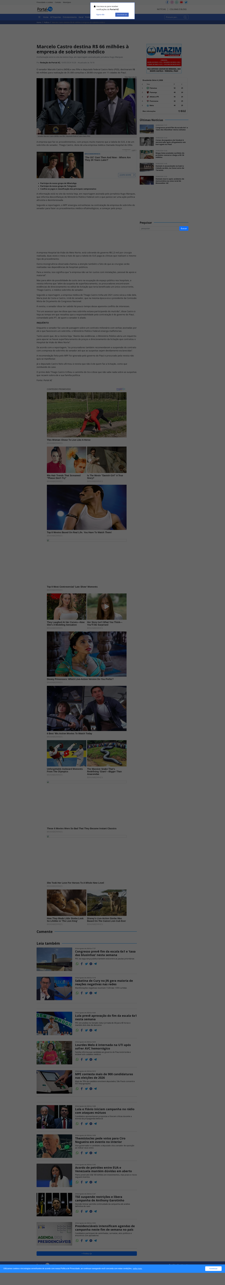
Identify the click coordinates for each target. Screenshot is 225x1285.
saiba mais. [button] (137, 1269)
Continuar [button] (213, 1269)
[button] (202, 1269)
